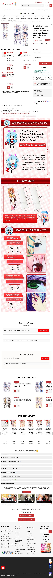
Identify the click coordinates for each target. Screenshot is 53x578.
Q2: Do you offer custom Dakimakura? (9, 457)
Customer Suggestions (20, 549)
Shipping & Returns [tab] (18, 105)
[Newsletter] (50, 531)
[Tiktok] (37, 103)
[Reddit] (50, 101)
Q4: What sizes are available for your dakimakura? (11, 465)
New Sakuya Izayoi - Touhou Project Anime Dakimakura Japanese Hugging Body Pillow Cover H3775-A (22, 385)
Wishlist (17, 536)
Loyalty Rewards (18, 538)
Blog (28, 545)
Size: (34, 55)
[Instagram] (8, 544)
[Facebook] (37, 101)
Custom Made (26, 9)
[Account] (46, 5)
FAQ (24, 116)
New (13, 9)
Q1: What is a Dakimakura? (6, 453)
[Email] (39, 101)
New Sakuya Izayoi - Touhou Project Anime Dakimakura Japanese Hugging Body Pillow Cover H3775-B (16, 92)
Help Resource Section (31, 116)
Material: (35, 49)
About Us (29, 531)
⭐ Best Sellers (7, 9)
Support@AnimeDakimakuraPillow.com (10, 538)
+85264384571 (6, 540)
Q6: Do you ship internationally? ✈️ (8, 472)
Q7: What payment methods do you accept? (10, 476)
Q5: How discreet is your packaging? (9, 468)
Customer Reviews (31, 549)
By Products (46, 9)
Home (2, 20)
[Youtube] (11, 544)
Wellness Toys (34, 9)
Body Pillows (18, 9)
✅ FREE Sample (23, 13)
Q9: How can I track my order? (7, 483)
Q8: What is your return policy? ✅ (8, 479)
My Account (17, 531)
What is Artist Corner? (31, 537)
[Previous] (2, 433)
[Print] (41, 101)
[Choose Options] (8, 68)
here (28, 113)
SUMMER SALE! (38, 2)
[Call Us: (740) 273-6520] (45, 2)
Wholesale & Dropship (31, 543)
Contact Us (17, 551)
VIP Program (17, 543)
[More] (10, 10)
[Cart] (51, 5)
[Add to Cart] (25, 67)
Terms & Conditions (31, 553)
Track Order (17, 533)
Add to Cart (45, 63)
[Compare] (12, 68)
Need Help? (30, 13)
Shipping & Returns (31, 539)
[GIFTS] (48, 5)
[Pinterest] (45, 101)
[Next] (51, 433)
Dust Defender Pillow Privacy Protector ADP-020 (28, 55)
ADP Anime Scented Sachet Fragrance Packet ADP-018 (11, 76)
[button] (4, 17)
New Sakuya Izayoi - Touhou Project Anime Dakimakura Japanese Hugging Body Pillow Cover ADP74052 (22, 400)
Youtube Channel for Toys (32, 551)
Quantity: (35, 60)
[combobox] (32, 5)
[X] (43, 101)
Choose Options (11, 65)
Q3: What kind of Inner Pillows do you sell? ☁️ (11, 461)
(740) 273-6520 (6, 536)
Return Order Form (19, 553)
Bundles (40, 9)
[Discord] (48, 101)
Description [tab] (4, 105)
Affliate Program (30, 547)
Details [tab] (10, 105)
